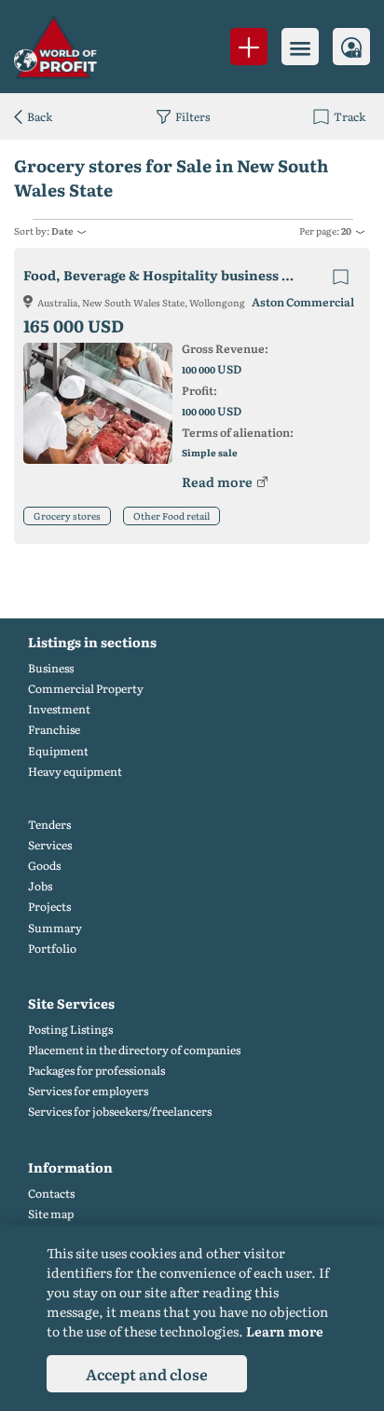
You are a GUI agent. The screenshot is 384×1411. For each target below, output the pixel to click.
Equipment (58, 751)
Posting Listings (70, 1030)
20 (346, 230)
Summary (55, 928)
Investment (59, 709)
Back (39, 116)
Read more (217, 481)
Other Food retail (171, 515)
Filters (192, 116)
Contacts (51, 1193)
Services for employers (88, 1091)
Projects (49, 907)
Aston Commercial (303, 301)
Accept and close (147, 1374)
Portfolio (52, 948)
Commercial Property (86, 689)
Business (51, 668)
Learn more (284, 1331)
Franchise (54, 730)
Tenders (49, 825)
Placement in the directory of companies (134, 1050)
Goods (44, 866)
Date (62, 230)
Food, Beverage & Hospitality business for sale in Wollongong (175, 275)
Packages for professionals (96, 1071)
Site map (51, 1214)
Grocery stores (67, 515)
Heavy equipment (75, 772)
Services (50, 845)
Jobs (40, 886)
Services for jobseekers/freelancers (120, 1111)
